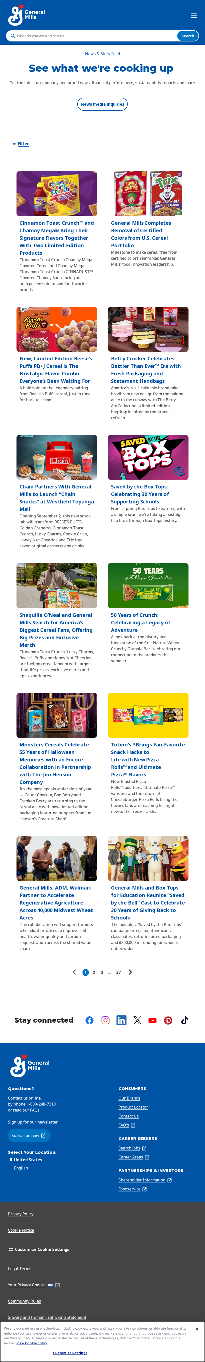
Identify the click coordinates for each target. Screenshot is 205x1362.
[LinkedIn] (122, 1020)
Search (188, 35)
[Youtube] (153, 1020)
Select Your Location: (32, 1152)
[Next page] (130, 972)
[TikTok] (185, 1020)
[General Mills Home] (27, 15)
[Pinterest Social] (168, 1020)
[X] (138, 1020)
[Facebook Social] (90, 1020)
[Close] (197, 1329)
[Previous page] (75, 972)
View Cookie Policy (31, 1343)
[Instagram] (106, 1020)
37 (118, 972)
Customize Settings (70, 1353)
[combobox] (96, 36)
